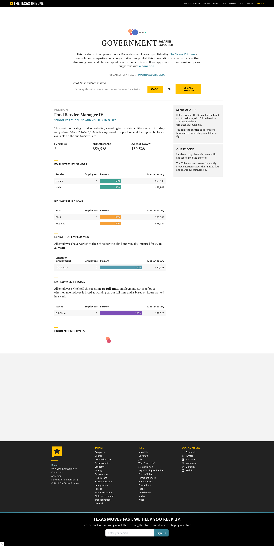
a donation (146, 66)
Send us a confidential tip (64, 479)
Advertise (56, 475)
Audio (141, 496)
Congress (100, 452)
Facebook (191, 452)
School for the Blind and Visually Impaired (85, 120)
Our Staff (143, 455)
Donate (55, 464)
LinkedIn (190, 466)
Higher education (104, 481)
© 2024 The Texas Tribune (65, 483)
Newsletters (144, 492)
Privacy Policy (145, 481)
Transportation (103, 499)
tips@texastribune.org (188, 124)
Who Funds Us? (146, 463)
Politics (98, 488)
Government (129, 43)
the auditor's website (83, 136)
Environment (101, 474)
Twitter (189, 455)
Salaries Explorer (165, 43)
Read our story (184, 154)
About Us (143, 452)
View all (99, 503)
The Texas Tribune (182, 54)
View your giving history (64, 468)
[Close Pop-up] (2, 544)
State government (104, 496)
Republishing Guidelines (151, 470)
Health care (101, 477)
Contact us (57, 472)
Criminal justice (103, 459)
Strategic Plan (145, 466)
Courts (98, 455)
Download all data (151, 74)
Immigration (101, 485)
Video (141, 499)
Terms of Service (147, 477)
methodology (200, 169)
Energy (98, 470)
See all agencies (188, 89)
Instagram (191, 463)
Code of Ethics (145, 474)
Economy (99, 466)
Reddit (189, 470)
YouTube (190, 459)
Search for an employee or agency (89, 83)
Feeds (141, 488)
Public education (104, 492)
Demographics (102, 463)
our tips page (198, 129)
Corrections (144, 485)
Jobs (140, 459)
